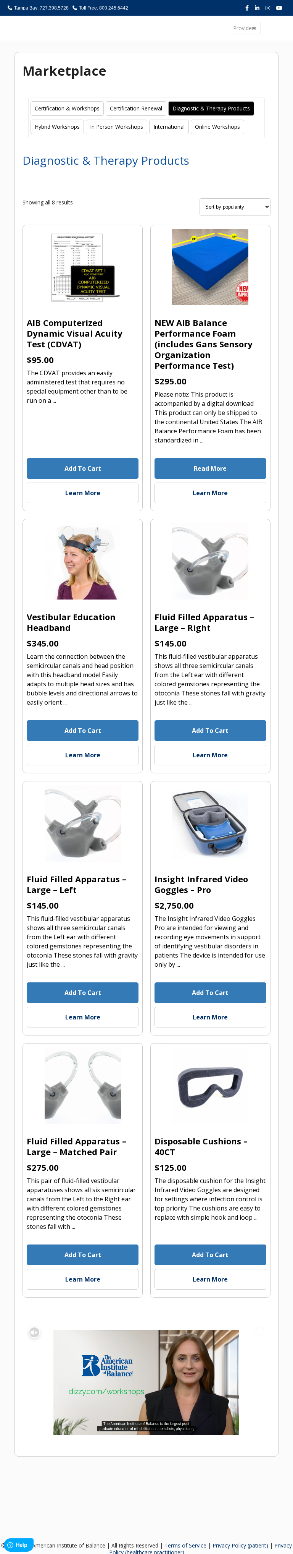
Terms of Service (185, 1545)
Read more (210, 468)
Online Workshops (217, 126)
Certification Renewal (136, 108)
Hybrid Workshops (57, 126)
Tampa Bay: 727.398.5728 (41, 8)
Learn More (82, 493)
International (169, 126)
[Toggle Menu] (282, 27)
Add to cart (82, 468)
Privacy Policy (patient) (240, 1545)
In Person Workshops (116, 126)
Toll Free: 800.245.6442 (103, 8)
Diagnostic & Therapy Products (211, 108)
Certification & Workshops (67, 108)
